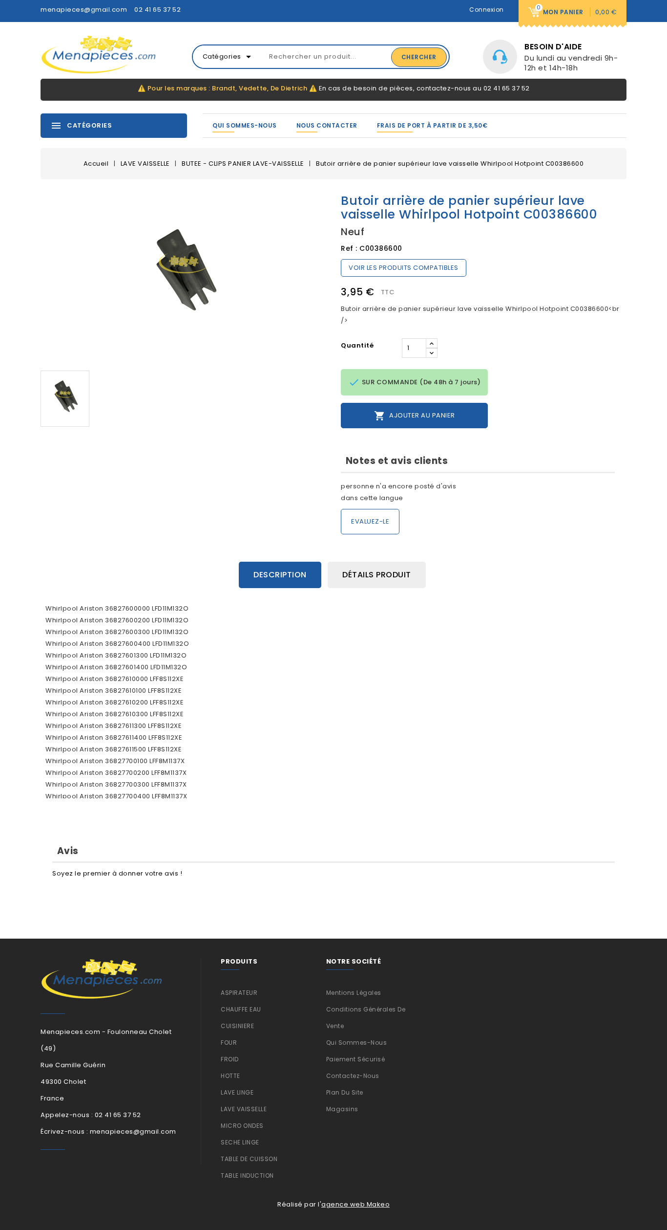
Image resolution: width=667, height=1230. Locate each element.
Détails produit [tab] (376, 574)
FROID (230, 1059)
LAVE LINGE (237, 1092)
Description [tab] (280, 574)
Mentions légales (353, 992)
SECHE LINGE (240, 1142)
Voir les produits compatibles (404, 267)
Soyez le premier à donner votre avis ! (117, 873)
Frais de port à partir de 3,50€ (432, 125)
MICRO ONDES (242, 1125)
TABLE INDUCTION (247, 1175)
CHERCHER (419, 57)
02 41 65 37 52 (157, 9)
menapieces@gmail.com (84, 9)
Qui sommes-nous (244, 125)
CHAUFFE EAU (241, 1009)
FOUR (229, 1042)
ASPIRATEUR (239, 992)
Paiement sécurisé (355, 1059)
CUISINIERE (237, 1026)
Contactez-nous (352, 1076)
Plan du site (344, 1092)
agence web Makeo (355, 1204)
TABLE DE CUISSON (249, 1159)
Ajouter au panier (414, 415)
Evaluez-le (370, 521)
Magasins (342, 1109)
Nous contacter (326, 125)
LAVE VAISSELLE (244, 1109)
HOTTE (230, 1076)
